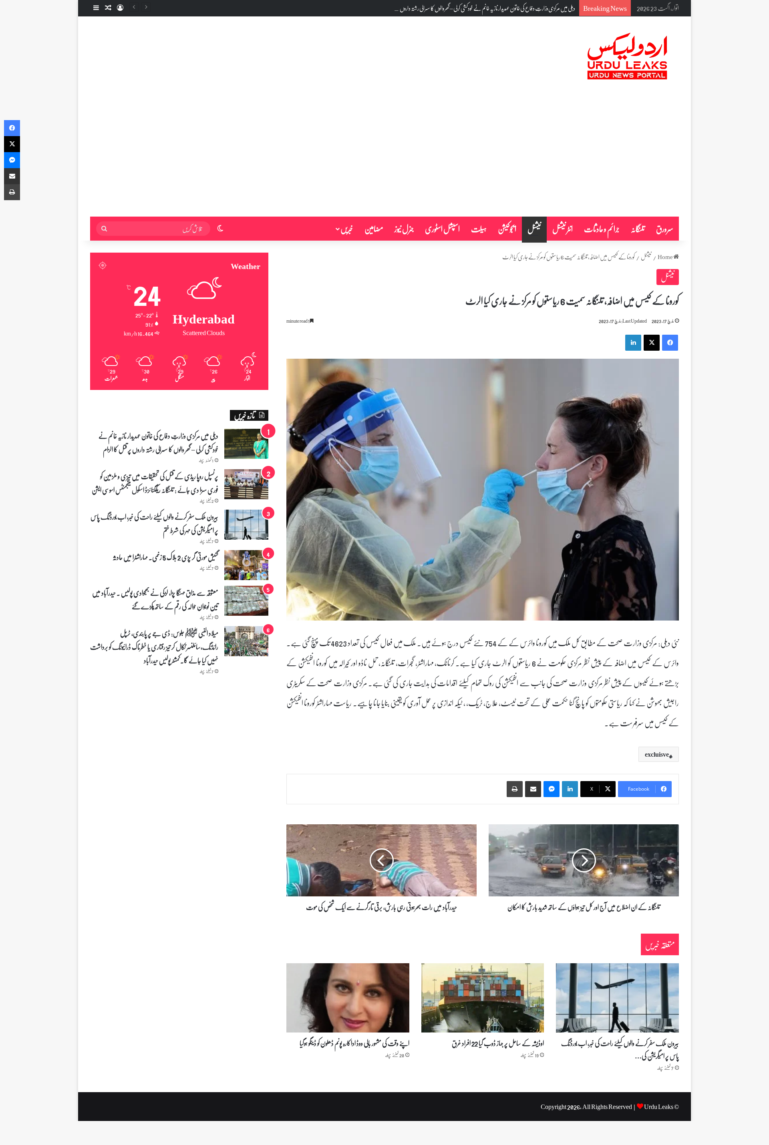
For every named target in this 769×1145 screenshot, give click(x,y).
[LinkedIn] (633, 343)
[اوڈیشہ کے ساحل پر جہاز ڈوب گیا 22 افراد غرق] (482, 998)
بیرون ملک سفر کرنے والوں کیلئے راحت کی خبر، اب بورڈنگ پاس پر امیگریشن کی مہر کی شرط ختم (154, 523)
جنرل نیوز (404, 228)
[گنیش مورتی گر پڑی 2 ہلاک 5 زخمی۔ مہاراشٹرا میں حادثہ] (246, 565)
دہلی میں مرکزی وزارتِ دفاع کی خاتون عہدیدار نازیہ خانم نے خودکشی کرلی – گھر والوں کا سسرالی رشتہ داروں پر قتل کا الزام (475, 8)
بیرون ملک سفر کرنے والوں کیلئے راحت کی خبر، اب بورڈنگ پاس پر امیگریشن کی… (620, 1049)
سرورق (664, 228)
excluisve (657, 754)
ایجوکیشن (507, 228)
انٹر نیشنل (562, 228)
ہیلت (479, 228)
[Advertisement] (384, 156)
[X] (652, 343)
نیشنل (534, 228)
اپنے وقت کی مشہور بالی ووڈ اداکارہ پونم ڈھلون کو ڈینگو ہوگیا (354, 1043)
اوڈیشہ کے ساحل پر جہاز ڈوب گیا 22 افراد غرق (498, 1043)
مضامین (373, 228)
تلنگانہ (638, 228)
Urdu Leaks (658, 1106)
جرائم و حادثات (602, 228)
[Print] (515, 789)
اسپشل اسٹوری (442, 228)
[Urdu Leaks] (629, 56)
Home (665, 256)
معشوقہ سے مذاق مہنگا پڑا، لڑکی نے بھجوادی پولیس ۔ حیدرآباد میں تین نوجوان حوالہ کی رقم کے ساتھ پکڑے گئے (155, 599)
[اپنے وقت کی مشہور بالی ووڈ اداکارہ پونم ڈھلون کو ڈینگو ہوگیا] (347, 998)
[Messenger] (552, 789)
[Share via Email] (533, 789)
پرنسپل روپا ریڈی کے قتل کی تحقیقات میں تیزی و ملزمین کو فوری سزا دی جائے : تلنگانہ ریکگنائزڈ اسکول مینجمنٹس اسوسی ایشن (155, 483)
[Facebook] (670, 343)
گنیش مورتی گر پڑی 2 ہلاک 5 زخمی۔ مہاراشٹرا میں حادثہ (165, 556)
